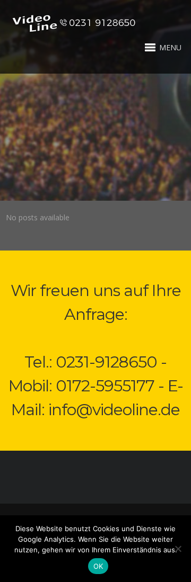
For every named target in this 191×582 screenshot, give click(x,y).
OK (98, 566)
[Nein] (177, 548)
